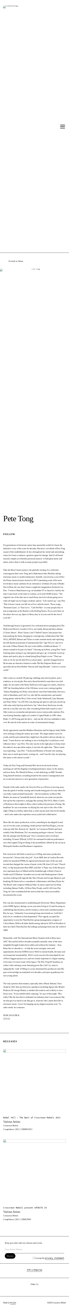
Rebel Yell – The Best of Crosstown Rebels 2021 (31, 1117)
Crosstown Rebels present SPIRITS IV (25, 1207)
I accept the (49, 1258)
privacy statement (54, 1258)
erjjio (13, 1303)
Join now (10, 1256)
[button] (62, 126)
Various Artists (11, 1121)
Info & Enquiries (34, 1270)
